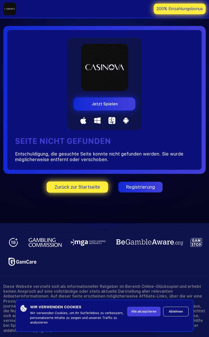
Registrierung (140, 187)
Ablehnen (176, 311)
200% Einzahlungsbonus (179, 8)
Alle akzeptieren (143, 311)
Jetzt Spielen (105, 104)
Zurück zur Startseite (77, 187)
